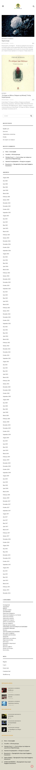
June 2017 (5, 520)
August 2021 (6, 361)
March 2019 (6, 453)
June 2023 (5, 295)
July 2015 (5, 571)
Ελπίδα (4, 137)
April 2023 (5, 301)
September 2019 (7, 434)
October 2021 (6, 355)
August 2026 (6, 177)
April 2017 (5, 526)
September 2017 (7, 510)
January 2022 (6, 345)
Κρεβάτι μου (6, 128)
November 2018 (7, 466)
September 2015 (7, 564)
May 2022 (5, 333)
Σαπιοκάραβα (13, 151)
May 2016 (5, 552)
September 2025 (7, 212)
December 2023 (6, 279)
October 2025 (6, 209)
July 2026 (5, 180)
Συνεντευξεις (6, 650)
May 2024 (5, 263)
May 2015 (5, 577)
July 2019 (5, 441)
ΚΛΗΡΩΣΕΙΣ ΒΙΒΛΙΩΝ (9, 628)
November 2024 (7, 244)
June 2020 (5, 406)
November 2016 (7, 539)
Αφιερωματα (6, 606)
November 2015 (7, 558)
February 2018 (6, 494)
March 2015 (6, 583)
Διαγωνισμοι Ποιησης (8, 616)
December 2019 (6, 425)
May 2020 (5, 409)
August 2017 (6, 513)
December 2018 (6, 463)
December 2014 (6, 593)
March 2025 (6, 231)
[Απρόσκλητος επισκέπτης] (4, 703)
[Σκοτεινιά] (4, 696)
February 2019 (6, 456)
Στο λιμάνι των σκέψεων (9, 139)
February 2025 (6, 234)
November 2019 (7, 428)
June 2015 (5, 574)
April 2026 (5, 190)
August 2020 (6, 399)
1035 (10, 718)
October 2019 (6, 431)
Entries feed (6, 668)
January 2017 (6, 536)
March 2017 (6, 529)
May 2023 (5, 298)
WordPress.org (6, 674)
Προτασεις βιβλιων (7, 646)
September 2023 (7, 288)
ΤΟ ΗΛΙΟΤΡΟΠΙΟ (12, 722)
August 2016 (6, 545)
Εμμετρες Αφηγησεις (8, 623)
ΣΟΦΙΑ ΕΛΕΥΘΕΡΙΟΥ (9, 761)
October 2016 (6, 542)
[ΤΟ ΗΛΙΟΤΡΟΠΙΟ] (4, 722)
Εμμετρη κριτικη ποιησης (9, 625)
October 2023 (6, 285)
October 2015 (6, 561)
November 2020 (7, 390)
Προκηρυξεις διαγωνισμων (9, 643)
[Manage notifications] (32, 766)
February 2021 (6, 380)
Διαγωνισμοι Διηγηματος (9, 613)
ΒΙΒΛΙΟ (5, 608)
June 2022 (5, 330)
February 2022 (6, 342)
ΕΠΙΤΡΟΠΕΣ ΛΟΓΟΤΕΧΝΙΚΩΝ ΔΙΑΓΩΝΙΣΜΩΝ (15, 626)
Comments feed (6, 671)
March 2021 (6, 377)
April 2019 (5, 450)
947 (10, 724)
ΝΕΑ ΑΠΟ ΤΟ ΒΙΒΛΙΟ (8, 633)
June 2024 (5, 260)
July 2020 (5, 402)
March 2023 (6, 304)
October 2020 (6, 393)
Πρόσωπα (5, 645)
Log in (4, 665)
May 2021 (5, 371)
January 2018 (6, 498)
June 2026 (5, 184)
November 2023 (7, 282)
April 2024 (5, 266)
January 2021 (6, 383)
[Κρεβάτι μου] (4, 690)
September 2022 (7, 323)
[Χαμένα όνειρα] (18, 26)
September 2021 (7, 358)
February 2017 (6, 532)
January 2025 (6, 238)
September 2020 (7, 396)
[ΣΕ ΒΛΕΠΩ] (4, 715)
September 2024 (7, 250)
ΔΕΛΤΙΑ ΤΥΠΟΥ (7, 610)
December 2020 (6, 387)
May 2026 (5, 187)
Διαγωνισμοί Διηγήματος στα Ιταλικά (12, 615)
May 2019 (5, 447)
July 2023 (5, 291)
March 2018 (6, 491)
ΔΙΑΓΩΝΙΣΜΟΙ (7, 611)
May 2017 (5, 523)
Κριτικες (4, 93)
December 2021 (6, 349)
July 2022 (5, 326)
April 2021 (5, 374)
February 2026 (6, 196)
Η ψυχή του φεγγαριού (25, 161)
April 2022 (5, 336)
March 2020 (6, 415)
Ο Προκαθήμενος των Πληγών (14, 729)
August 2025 (6, 215)
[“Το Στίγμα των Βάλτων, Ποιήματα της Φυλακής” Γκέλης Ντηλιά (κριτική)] (18, 73)
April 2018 (5, 488)
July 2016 (5, 548)
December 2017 (6, 501)
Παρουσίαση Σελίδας (8, 640)
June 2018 (5, 482)
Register (5, 661)
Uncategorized (6, 605)
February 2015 (6, 586)
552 (10, 731)
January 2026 (6, 199)
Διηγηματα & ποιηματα (7, 38)
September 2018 (7, 472)
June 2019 (5, 444)
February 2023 (6, 307)
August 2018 (6, 475)
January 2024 (6, 276)
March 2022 (6, 339)
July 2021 (5, 364)
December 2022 (6, 314)
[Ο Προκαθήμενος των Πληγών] (4, 729)
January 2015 (6, 590)
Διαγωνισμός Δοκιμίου (8, 618)
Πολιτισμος (6, 641)
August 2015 (6, 567)
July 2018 (5, 479)
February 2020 (6, 418)
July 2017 (5, 517)
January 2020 (6, 421)
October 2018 (6, 469)
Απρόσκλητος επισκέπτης (9, 134)
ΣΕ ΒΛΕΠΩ (10, 716)
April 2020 (5, 412)
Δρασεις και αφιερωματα (9, 621)
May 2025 (5, 225)
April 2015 (5, 580)
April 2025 (5, 228)
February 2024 (6, 272)
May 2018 (5, 485)
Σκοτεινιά (5, 131)
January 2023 (6, 310)
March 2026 (6, 193)
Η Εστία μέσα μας (16, 154)
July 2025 (5, 218)
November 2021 (7, 352)
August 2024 (6, 253)
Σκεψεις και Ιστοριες (8, 648)
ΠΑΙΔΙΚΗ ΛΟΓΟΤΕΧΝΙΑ (9, 635)
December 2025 (6, 203)
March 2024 (6, 269)
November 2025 (7, 206)
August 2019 (6, 437)
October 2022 (6, 320)
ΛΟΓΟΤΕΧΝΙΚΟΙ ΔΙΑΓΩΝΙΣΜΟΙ (11, 631)
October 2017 (6, 507)
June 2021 (5, 368)
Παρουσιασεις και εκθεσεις (9, 638)
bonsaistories (5, 43)
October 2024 (6, 247)
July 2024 (5, 257)
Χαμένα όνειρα (5, 41)
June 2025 (5, 222)
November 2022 (7, 317)
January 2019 (6, 460)
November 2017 (7, 504)
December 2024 (6, 241)
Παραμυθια (5, 636)
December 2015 (6, 555)
